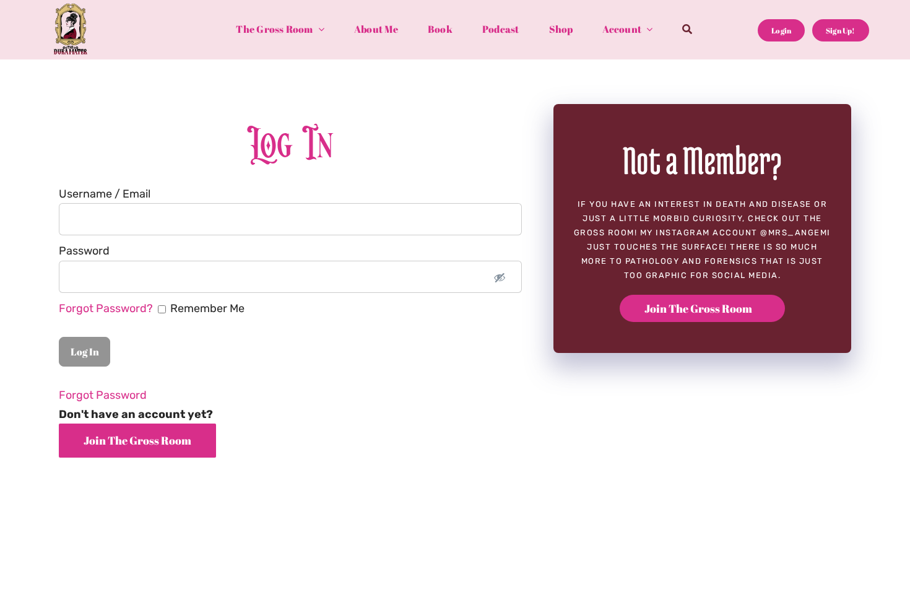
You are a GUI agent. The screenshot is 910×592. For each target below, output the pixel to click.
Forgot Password (103, 395)
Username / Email (104, 194)
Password (84, 251)
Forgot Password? (107, 308)
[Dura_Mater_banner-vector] (70, 8)
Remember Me (152, 308)
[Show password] (499, 277)
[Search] (687, 30)
